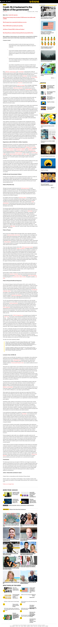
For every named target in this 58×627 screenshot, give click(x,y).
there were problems (32, 275)
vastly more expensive (17, 88)
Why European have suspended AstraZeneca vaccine (15, 22)
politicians (7, 71)
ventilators (30, 148)
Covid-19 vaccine (13, 15)
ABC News (13, 226)
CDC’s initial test (6, 307)
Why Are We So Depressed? (33, 596)
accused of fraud (18, 275)
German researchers (13, 303)
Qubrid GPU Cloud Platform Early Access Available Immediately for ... (33, 495)
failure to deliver (23, 276)
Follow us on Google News (8, 484)
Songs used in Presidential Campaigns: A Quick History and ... (32, 590)
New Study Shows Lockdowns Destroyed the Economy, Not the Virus (18, 32)
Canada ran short (18, 152)
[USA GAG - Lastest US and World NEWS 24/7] (34, 1)
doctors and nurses (9, 148)
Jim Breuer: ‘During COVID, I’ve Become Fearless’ (14, 29)
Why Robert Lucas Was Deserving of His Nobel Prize (33, 607)
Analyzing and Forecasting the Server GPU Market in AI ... (16, 501)
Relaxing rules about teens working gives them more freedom (32, 614)
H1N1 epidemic (7, 241)
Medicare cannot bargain (8, 387)
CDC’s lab (6, 316)
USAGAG (15, 490)
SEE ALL (52, 77)
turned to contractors (14, 274)
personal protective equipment (19, 148)
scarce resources (10, 149)
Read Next (5, 509)
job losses (25, 75)
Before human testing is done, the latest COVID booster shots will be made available (19, 18)
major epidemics (17, 360)
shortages (27, 147)
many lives (20, 82)
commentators (21, 71)
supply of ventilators (21, 248)
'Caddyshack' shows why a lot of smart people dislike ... (16, 617)
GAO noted (30, 211)
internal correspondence (16, 295)
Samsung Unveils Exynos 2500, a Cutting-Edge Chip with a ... (33, 501)
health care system (21, 85)
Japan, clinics (26, 154)
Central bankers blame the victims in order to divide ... (33, 620)
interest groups (13, 71)
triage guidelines (31, 149)
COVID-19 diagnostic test (18, 315)
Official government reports (27, 247)
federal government (25, 188)
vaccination (24, 413)
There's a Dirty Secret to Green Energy (16, 605)
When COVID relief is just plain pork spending (13, 25)
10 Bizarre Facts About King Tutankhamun (17, 509)
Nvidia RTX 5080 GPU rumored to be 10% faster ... (16, 493)
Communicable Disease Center (17, 362)
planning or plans (22, 197)
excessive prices (15, 276)
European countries (20, 149)
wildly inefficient (28, 89)
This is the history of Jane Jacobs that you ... (16, 589)
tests (31, 147)
